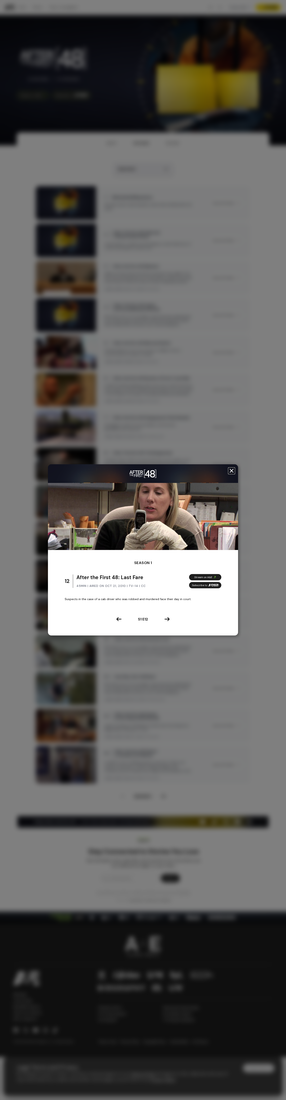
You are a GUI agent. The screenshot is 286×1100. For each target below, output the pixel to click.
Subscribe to (199, 585)
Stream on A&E (203, 577)
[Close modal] (231, 471)
